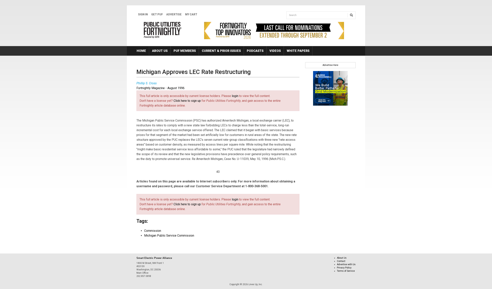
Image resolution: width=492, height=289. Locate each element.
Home (141, 51)
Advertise (174, 14)
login (235, 96)
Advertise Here (330, 65)
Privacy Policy (344, 267)
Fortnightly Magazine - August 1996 (160, 88)
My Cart (191, 14)
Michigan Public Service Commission (169, 235)
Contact (341, 261)
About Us (160, 51)
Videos (275, 51)
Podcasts (255, 51)
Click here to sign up (187, 101)
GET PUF (157, 14)
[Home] (162, 30)
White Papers (298, 51)
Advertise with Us (346, 264)
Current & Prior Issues (221, 51)
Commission (152, 231)
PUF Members (185, 51)
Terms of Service (346, 271)
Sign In (143, 14)
